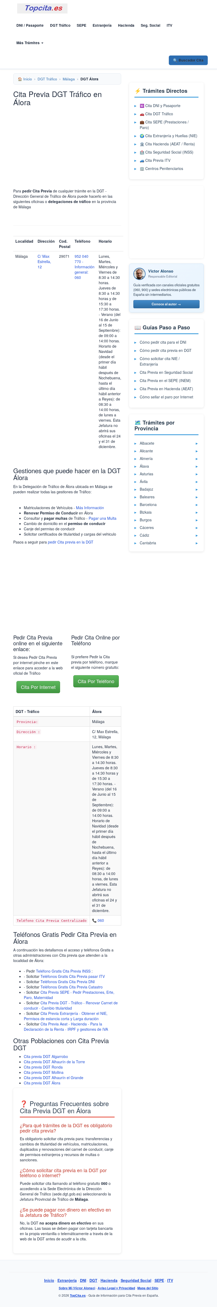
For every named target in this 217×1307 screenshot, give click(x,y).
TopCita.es (78, 1295)
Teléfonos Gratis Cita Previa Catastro (71, 987)
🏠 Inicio (25, 78)
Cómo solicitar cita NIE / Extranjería (160, 361)
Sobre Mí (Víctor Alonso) (77, 1288)
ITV (169, 25)
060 (101, 920)
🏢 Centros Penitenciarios (161, 168)
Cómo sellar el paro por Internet (166, 396)
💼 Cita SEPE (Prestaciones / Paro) (164, 124)
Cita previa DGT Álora (42, 1082)
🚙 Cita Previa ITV (155, 160)
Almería (146, 458)
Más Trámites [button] (28, 42)
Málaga (69, 78)
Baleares (147, 496)
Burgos (146, 519)
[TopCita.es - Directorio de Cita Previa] (42, 8)
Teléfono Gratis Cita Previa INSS (63, 971)
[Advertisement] (67, 147)
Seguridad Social (136, 1280)
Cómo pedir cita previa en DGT (166, 350)
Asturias (146, 473)
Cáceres (147, 527)
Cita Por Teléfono (96, 681)
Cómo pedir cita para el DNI (163, 342)
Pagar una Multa (102, 518)
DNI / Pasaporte (30, 25)
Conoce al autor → (166, 304)
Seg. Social (150, 25)
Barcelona (148, 504)
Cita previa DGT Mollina (44, 1072)
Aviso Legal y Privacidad (116, 1288)
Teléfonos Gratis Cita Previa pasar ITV (72, 976)
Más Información (90, 507)
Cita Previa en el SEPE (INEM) (165, 380)
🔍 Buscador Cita (188, 60)
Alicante (146, 450)
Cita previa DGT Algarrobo (46, 1056)
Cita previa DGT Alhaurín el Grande (53, 1077)
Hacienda (126, 25)
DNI (83, 1280)
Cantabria (148, 542)
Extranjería (102, 25)
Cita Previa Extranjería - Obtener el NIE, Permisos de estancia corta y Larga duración (65, 1016)
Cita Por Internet (38, 686)
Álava (144, 466)
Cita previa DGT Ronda (43, 1067)
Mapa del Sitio (147, 1288)
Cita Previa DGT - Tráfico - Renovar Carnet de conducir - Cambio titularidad (71, 1005)
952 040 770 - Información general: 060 (84, 267)
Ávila (144, 481)
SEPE (81, 25)
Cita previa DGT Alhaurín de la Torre (54, 1061)
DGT (93, 1280)
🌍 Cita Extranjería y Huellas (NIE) (168, 135)
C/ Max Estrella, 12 (44, 261)
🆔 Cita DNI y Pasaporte (160, 105)
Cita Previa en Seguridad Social (166, 372)
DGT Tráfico (60, 25)
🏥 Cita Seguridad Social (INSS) (166, 152)
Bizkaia (146, 512)
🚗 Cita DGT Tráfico (156, 113)
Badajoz (146, 489)
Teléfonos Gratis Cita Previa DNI (67, 981)
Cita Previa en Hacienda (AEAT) (166, 388)
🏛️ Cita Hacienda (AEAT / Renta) (167, 143)
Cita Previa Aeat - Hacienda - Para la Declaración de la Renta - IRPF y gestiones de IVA (66, 1026)
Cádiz (144, 535)
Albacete (147, 443)
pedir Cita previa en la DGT (70, 542)
